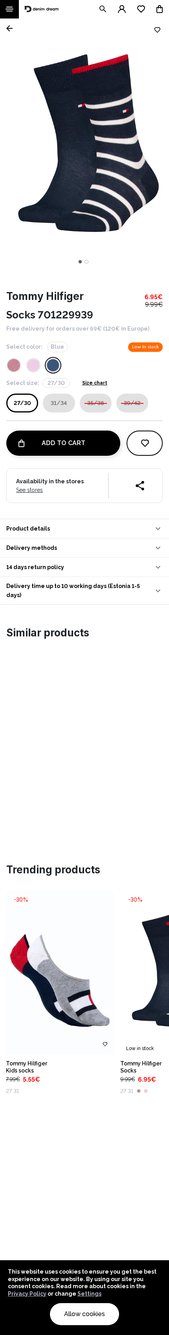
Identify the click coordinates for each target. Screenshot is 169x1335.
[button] (84, 528)
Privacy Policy (27, 1294)
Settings (89, 1294)
